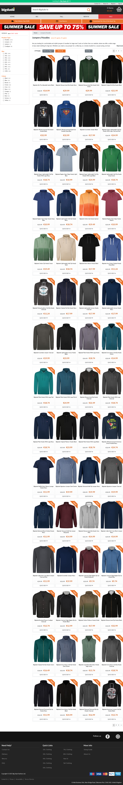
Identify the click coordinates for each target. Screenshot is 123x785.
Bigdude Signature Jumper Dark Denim (66, 486)
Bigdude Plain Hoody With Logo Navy (43, 441)
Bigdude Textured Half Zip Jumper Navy (89, 486)
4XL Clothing (47, 758)
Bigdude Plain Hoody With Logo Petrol (66, 397)
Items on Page (47, 51)
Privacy (12, 779)
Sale (110, 16)
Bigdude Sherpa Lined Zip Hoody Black (111, 620)
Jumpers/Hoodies (45, 33)
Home (35, 33)
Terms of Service (29, 779)
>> (121, 51)
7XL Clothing (67, 749)
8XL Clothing (67, 754)
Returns (4, 758)
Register (113, 3)
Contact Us (97, 3)
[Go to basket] (119, 9)
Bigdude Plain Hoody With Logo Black (89, 441)
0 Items (110, 8)
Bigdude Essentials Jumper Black (89, 129)
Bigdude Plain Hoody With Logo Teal (43, 397)
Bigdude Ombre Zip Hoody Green (43, 263)
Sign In (120, 3)
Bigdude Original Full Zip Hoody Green (43, 664)
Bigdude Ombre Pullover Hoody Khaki (89, 620)
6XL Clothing (47, 767)
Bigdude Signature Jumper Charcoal (111, 486)
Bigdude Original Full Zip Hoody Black (111, 85)
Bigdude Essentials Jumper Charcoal (43, 352)
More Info (88, 746)
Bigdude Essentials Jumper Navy (66, 575)
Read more (120, 46)
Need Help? (7, 746)
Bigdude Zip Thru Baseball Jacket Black (43, 85)
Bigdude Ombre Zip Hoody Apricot (89, 218)
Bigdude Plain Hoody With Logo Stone (89, 352)
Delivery (4, 754)
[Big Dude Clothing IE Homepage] (8, 9)
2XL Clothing (47, 749)
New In (65, 758)
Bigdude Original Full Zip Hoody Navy (66, 308)
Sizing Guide (88, 749)
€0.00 (109, 11)
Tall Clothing (67, 763)
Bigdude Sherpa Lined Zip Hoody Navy (66, 85)
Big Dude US (64, 1)
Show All (60, 51)
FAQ (3, 763)
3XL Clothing (47, 754)
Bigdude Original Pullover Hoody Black (66, 441)
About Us (105, 3)
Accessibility (19, 779)
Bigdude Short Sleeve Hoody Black (89, 263)
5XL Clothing (47, 763)
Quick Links (48, 746)
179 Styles (37, 51)
